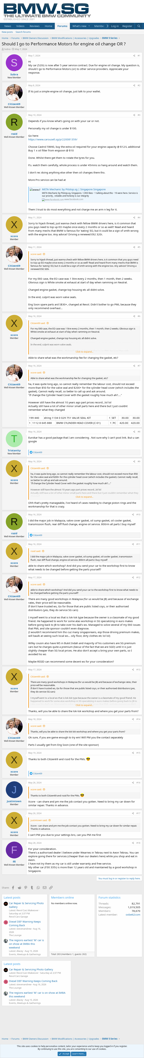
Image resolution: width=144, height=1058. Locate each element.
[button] (89, 26)
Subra (7, 49)
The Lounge (15, 935)
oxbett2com (133, 914)
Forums (62, 26)
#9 (139, 461)
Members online (62, 897)
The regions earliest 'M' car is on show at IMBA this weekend (26, 943)
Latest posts (12, 897)
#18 (138, 842)
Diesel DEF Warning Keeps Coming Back (25, 923)
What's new (79, 26)
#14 (138, 719)
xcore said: (36, 254)
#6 (139, 316)
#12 (138, 577)
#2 (139, 85)
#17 (138, 813)
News (7, 26)
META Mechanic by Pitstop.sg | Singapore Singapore (74, 189)
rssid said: (36, 551)
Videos (20, 26)
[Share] (134, 56)
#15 (138, 752)
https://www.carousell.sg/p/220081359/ (52, 139)
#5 (139, 247)
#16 (138, 782)
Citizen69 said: (38, 323)
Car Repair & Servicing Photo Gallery (31, 969)
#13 (138, 669)
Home (48, 26)
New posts (7, 31)
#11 (138, 544)
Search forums (23, 31)
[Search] (138, 26)
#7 (139, 365)
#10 (138, 514)
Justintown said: (39, 820)
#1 (139, 55)
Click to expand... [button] (84, 351)
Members (100, 26)
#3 (139, 115)
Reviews (35, 26)
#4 (139, 217)
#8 (139, 431)
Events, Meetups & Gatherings (25, 954)
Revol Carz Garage (18, 916)
